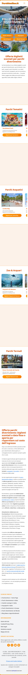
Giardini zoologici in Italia (9, 603)
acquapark (10, 471)
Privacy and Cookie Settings (14, 661)
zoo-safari (16, 471)
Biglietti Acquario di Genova (12, 296)
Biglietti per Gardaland (12, 135)
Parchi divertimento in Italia (10, 600)
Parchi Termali (21, 39)
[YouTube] (15, 645)
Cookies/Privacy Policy (7, 624)
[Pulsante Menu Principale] (24, 3)
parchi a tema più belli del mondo (15, 571)
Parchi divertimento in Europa (10, 608)
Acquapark (21, 35)
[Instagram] (12, 645)
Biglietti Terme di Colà (12, 376)
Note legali (4, 626)
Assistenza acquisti (6, 629)
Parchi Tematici (7, 35)
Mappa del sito (5, 632)
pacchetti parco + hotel (8, 499)
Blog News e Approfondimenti (10, 613)
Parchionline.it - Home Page (10, 598)
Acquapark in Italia (7, 605)
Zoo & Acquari (7, 39)
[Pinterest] (18, 645)
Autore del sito (5, 621)
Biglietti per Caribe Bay (12, 215)
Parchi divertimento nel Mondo (11, 611)
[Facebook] (8, 645)
